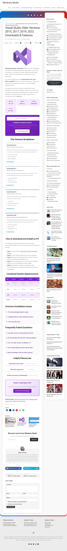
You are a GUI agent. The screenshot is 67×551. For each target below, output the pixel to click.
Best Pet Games (51, 142)
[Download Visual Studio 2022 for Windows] (22, 420)
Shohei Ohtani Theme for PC (54, 368)
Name (8, 493)
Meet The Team (18, 536)
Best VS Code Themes (19, 401)
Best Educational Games (53, 153)
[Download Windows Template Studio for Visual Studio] (34, 420)
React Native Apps (52, 197)
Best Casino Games (52, 148)
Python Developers (52, 192)
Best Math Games (52, 154)
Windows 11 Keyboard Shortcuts (55, 62)
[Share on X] (7, 43)
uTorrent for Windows (53, 28)
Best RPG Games (52, 113)
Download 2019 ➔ (10, 208)
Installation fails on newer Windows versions (20, 317)
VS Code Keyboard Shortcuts (54, 178)
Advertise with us (26, 536)
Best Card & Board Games (54, 121)
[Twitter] (31, 15)
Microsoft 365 (48, 522)
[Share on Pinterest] (27, 43)
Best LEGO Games (52, 133)
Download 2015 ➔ (10, 161)
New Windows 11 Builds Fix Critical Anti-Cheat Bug (56, 238)
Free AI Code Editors (52, 59)
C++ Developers (51, 195)
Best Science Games (52, 156)
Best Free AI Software (53, 57)
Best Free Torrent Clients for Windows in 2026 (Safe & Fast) (56, 312)
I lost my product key (14, 321)
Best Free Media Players (53, 51)
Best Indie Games (52, 137)
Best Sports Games (52, 111)
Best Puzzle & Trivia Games (54, 160)
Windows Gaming (38, 7)
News (9, 7)
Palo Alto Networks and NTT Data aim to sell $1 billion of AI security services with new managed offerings (56, 225)
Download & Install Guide (53, 171)
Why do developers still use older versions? (20, 352)
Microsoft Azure (16, 7)
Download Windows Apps (27, 7)
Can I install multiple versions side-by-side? (20, 347)
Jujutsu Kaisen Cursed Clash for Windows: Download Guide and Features (54, 276)
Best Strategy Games (52, 108)
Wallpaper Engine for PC (53, 53)
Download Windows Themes (9, 522)
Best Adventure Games (53, 106)
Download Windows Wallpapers (10, 525)
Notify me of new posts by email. (15, 504)
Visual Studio (12, 23)
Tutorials (54, 7)
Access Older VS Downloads (22, 390)
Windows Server (60, 7)
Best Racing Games (52, 117)
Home (6, 23)
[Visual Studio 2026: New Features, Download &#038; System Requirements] (10, 420)
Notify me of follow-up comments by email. (17, 501)
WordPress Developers (53, 201)
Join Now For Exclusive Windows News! (55, 83)
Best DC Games (51, 131)
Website (8, 497)
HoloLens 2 (47, 527)
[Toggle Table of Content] (37, 119)
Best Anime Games (52, 102)
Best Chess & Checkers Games (54, 123)
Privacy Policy (40, 536)
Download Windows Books (9, 524)
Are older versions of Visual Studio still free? (20, 333)
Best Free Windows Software (54, 29)
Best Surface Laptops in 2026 (30, 522)
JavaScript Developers (53, 193)
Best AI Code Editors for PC (54, 39)
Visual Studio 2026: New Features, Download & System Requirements (10, 425)
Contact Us (11, 536)
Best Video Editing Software (54, 49)
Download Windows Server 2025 (55, 36)
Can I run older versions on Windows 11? (19, 343)
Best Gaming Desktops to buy (30, 524)
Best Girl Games (51, 146)
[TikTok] (37, 15)
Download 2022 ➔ (10, 231)
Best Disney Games (52, 128)
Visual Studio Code (49, 525)
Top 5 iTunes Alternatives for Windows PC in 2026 (56, 302)
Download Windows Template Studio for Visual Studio (33, 425)
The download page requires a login (18, 312)
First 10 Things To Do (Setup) (54, 173)
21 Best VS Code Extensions (54, 183)
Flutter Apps (50, 199)
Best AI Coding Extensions (54, 185)
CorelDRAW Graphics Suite (54, 47)
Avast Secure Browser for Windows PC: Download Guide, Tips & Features (54, 348)
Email (24, 493)
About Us (6, 536)
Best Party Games (52, 119)
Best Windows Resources (53, 64)
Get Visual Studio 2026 (22, 131)
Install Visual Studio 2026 (22, 399)
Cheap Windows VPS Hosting (54, 34)
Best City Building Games (53, 110)
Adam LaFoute (26, 39)
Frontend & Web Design (53, 187)
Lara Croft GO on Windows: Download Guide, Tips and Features (54, 260)
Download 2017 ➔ (10, 185)
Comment (9, 484)
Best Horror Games (52, 135)
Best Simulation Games (53, 115)
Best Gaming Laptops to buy (30, 525)
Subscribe (34, 439)
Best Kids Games (52, 144)
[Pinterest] (34, 15)
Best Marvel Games (52, 129)
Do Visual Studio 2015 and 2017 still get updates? (22, 338)
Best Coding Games (52, 158)
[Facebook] (28, 15)
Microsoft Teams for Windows (54, 61)
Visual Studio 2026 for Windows (55, 37)
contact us (19, 96)
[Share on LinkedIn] (37, 43)
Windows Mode (10, 2)
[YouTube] (41, 15)
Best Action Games (52, 104)
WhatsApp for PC (52, 26)
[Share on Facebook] (17, 43)
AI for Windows (46, 7)
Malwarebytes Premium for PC (54, 24)
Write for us (33, 536)
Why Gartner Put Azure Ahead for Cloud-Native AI (56, 232)
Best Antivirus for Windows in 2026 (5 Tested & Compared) (56, 323)
